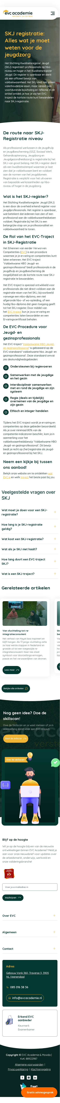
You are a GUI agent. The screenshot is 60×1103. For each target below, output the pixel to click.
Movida (46, 1054)
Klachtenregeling (41, 1069)
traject (25, 477)
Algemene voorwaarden (29, 1064)
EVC (23, 252)
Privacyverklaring (18, 1069)
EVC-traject (14, 311)
